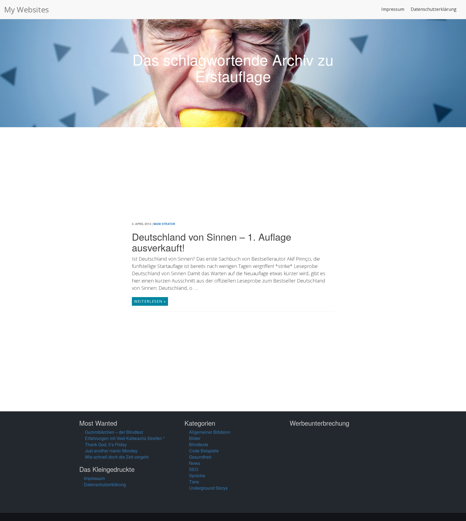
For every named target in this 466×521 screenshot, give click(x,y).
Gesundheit (200, 457)
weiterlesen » (150, 301)
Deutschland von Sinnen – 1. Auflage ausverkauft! (211, 242)
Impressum (392, 9)
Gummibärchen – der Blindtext (114, 432)
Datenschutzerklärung (434, 9)
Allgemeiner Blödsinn (209, 432)
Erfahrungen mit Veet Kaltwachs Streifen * (125, 438)
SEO (193, 469)
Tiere (194, 482)
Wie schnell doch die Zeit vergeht (117, 457)
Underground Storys (208, 488)
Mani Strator (164, 224)
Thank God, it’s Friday (106, 444)
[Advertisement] (233, 178)
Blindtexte (198, 444)
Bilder (194, 438)
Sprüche (197, 475)
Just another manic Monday (111, 451)
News (194, 463)
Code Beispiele (204, 451)
